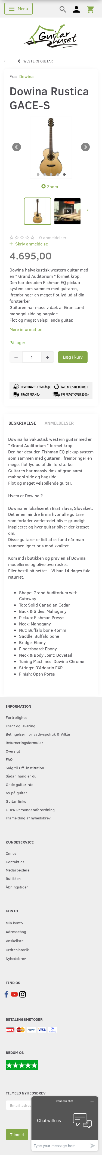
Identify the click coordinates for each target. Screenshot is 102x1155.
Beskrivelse (22, 423)
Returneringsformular (24, 742)
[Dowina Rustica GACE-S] (51, 147)
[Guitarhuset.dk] (51, 35)
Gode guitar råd (19, 784)
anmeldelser (52, 237)
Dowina (26, 76)
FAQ (9, 759)
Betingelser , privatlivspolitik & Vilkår (38, 734)
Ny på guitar (16, 792)
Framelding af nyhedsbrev (28, 817)
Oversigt (13, 751)
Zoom (52, 186)
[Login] (76, 9)
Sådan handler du (21, 776)
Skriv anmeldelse (31, 244)
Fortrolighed (16, 717)
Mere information (26, 329)
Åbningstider (17, 887)
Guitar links (16, 801)
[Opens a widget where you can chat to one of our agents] (64, 1123)
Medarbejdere (17, 870)
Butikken (13, 878)
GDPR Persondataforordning (30, 809)
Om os (11, 853)
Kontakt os (15, 861)
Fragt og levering (20, 725)
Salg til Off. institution (25, 767)
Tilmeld (17, 1134)
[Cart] (90, 9)
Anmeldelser (59, 423)
